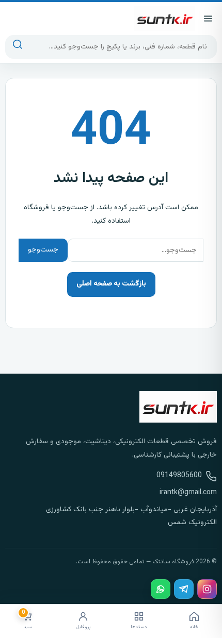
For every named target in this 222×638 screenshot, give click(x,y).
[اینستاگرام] (207, 589)
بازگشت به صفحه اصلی (111, 284)
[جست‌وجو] (18, 47)
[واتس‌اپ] (160, 589)
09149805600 (179, 475)
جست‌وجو (43, 250)
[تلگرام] (184, 589)
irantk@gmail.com (188, 492)
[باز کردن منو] (208, 18)
